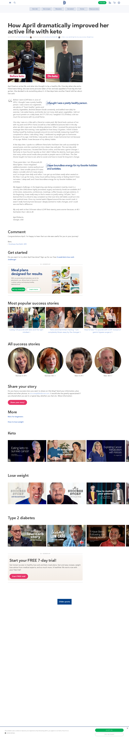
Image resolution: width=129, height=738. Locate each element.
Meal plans (59, 9)
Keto (63, 37)
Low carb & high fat (71, 37)
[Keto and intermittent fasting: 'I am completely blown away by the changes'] (64, 317)
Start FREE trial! (18, 576)
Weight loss (90, 37)
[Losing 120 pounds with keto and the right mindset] (26, 317)
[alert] (64, 732)
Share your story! (17, 402)
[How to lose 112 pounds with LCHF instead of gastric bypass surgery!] (102, 317)
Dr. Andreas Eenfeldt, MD (50, 37)
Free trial (102, 2)
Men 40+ (107, 376)
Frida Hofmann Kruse (23, 37)
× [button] (127, 728)
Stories (82, 9)
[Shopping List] (114, 3)
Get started (70, 9)
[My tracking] (110, 3)
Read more (65, 730)
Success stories (81, 37)
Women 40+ (50, 376)
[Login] (119, 3)
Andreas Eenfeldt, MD (18, 244)
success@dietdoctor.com (39, 393)
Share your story (94, 9)
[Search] (15, 3)
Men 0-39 (79, 376)
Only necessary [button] (109, 734)
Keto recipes (46, 9)
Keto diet (35, 9)
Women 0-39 (21, 376)
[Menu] (10, 3)
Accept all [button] (109, 730)
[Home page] (64, 2)
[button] (37, 733)
